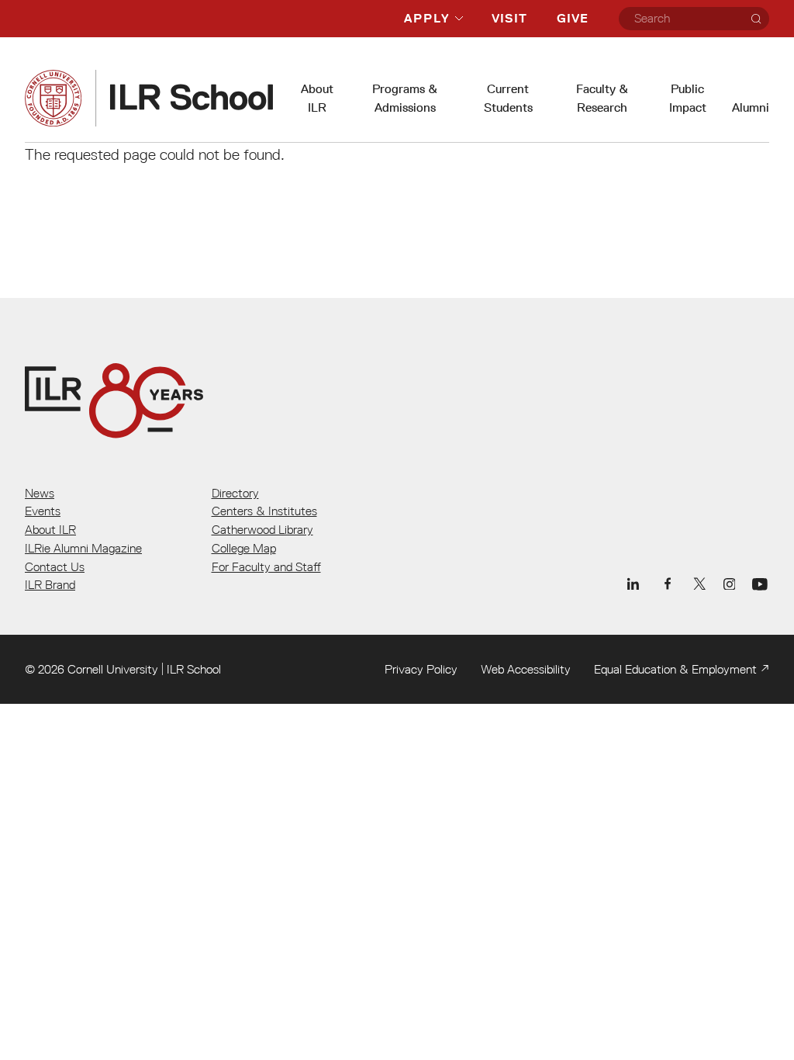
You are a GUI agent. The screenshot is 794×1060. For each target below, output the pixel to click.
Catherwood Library (262, 529)
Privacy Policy (421, 668)
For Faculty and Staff (266, 566)
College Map (244, 547)
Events (42, 510)
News (39, 492)
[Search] (756, 18)
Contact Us (55, 566)
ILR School (194, 668)
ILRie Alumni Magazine (83, 547)
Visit (509, 18)
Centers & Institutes (264, 510)
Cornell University (112, 668)
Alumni (750, 107)
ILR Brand (50, 584)
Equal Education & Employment (675, 668)
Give (573, 18)
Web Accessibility (526, 668)
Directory (235, 492)
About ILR (50, 529)
